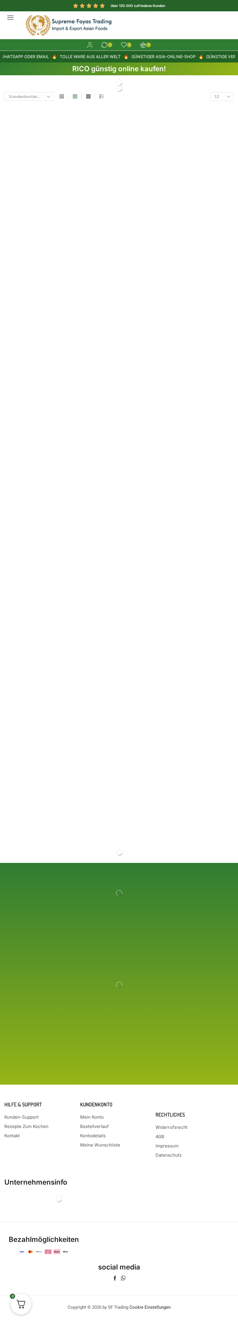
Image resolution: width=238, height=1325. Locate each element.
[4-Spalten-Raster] (75, 96)
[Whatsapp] (123, 1278)
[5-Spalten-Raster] (88, 96)
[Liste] (102, 96)
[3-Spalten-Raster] (62, 96)
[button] (10, 17)
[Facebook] (115, 1278)
